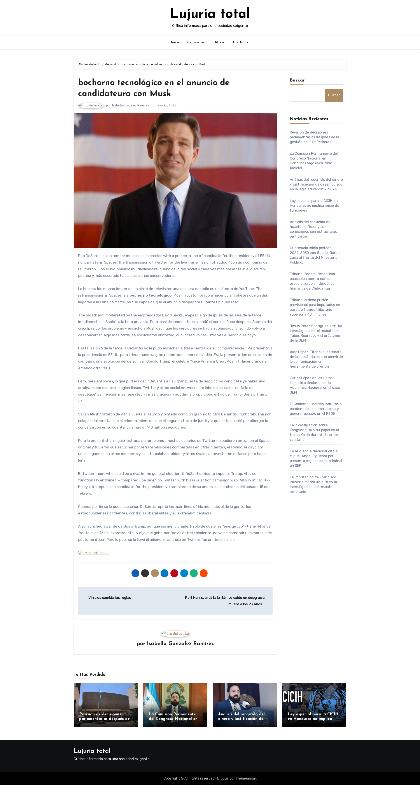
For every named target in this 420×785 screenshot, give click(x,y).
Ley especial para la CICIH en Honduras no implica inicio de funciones (314, 205)
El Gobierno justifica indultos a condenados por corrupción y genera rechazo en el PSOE (316, 409)
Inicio (175, 42)
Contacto (241, 42)
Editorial (219, 42)
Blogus (223, 778)
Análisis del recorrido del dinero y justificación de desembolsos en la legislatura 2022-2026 (316, 184)
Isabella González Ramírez (130, 105)
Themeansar (246, 778)
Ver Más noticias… (93, 553)
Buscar (297, 80)
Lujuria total (210, 14)
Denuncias (196, 42)
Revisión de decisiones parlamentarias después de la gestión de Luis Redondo (314, 137)
